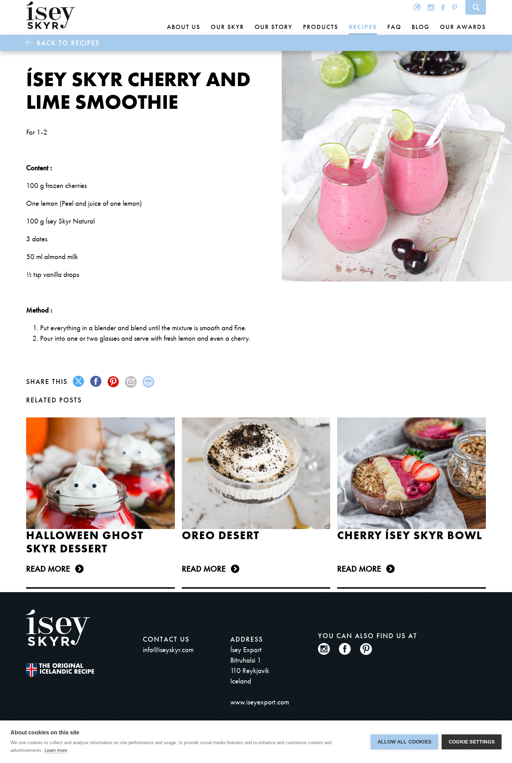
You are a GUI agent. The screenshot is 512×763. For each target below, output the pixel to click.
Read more (48, 568)
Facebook (443, 7)
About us (183, 27)
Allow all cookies (404, 742)
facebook (96, 382)
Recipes (363, 27)
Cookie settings (472, 742)
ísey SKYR (50, 15)
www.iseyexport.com (259, 702)
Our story (274, 27)
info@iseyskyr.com (168, 649)
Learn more (56, 750)
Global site (417, 7)
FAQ (394, 27)
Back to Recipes (68, 42)
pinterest (114, 382)
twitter (79, 382)
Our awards (463, 27)
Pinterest (454, 7)
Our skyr (227, 27)
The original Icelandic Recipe (60, 670)
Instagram (431, 7)
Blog (420, 27)
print (148, 382)
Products (320, 27)
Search (475, 7)
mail (131, 382)
